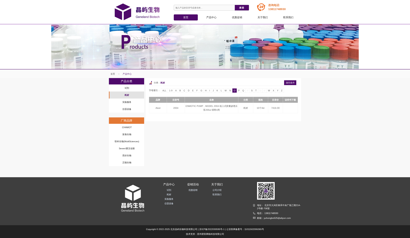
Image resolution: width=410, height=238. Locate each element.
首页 (185, 17)
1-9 (170, 90)
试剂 (127, 88)
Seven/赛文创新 (127, 148)
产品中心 (127, 74)
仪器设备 (126, 109)
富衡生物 (126, 134)
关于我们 (263, 17)
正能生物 (126, 162)
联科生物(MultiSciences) (127, 141)
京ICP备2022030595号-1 (212, 229)
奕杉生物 (126, 155)
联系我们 (288, 17)
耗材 (127, 95)
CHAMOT (127, 127)
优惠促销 (237, 17)
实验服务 (126, 102)
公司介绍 (217, 190)
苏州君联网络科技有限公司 (210, 234)
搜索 (241, 7)
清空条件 (290, 82)
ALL (164, 90)
